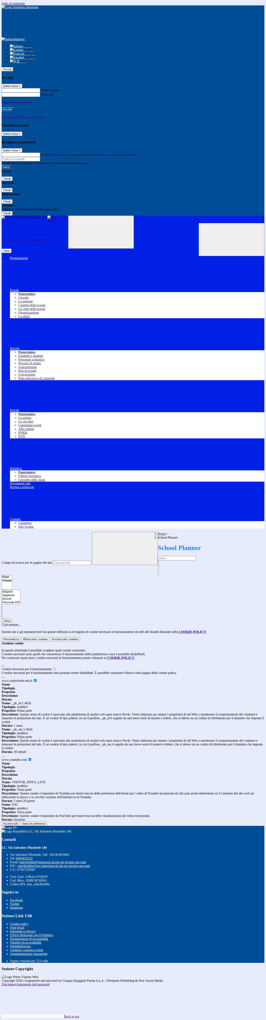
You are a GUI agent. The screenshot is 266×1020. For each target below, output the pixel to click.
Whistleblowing (20, 946)
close (6, 250)
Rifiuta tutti (35, 639)
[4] (158, 573)
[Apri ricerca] (231, 239)
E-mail (45, 154)
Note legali (17, 927)
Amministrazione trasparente (28, 954)
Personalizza (11, 639)
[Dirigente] (11, 592)
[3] (158, 569)
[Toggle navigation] (101, 232)
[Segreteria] (11, 595)
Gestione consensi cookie (26, 950)
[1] (158, 562)
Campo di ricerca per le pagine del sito (27, 562)
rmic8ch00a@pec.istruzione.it (54, 866)
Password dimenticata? (17, 102)
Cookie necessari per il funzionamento (27, 669)
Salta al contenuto (13, 3)
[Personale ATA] (11, 602)
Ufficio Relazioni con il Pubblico (31, 935)
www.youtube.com (15, 759)
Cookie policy (19, 924)
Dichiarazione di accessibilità (29, 939)
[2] (158, 566)
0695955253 (24, 858)
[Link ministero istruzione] (20, 7)
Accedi (7, 69)
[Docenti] (11, 599)
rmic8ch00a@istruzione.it (52, 862)
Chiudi (7, 178)
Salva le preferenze (34, 823)
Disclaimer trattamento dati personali (25, 984)
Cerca (6, 620)
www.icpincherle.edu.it (17, 680)
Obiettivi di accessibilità (25, 942)
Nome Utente (50, 90)
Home (162, 533)
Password (47, 94)
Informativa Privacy (23, 931)
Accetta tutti (65, 639)
